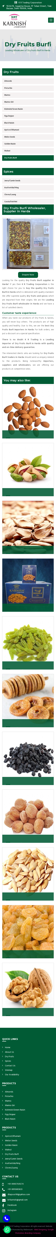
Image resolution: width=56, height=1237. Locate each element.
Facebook (12, 1205)
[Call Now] (6, 1217)
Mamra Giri (8, 102)
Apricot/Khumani (11, 129)
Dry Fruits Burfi (10, 157)
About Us (9, 1052)
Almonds (8, 81)
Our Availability (12, 1074)
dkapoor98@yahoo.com (19, 1194)
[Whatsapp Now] (7, 1229)
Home (7, 1047)
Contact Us (10, 1065)
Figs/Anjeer (9, 116)
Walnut (7, 150)
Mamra (7, 95)
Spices (8, 1061)
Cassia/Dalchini (10, 201)
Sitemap (8, 1070)
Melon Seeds (9, 136)
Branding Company (33, 1233)
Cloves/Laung (10, 194)
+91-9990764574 (16, 1184)
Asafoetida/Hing (11, 187)
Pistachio (8, 88)
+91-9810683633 (15, 1189)
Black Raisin (9, 122)
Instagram (12, 1210)
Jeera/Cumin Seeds (12, 180)
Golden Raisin (10, 143)
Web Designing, (40, 1229)
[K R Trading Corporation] (15, 20)
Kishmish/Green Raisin (13, 109)
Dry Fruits (9, 1056)
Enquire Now (28, 275)
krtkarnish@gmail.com (18, 1200)
